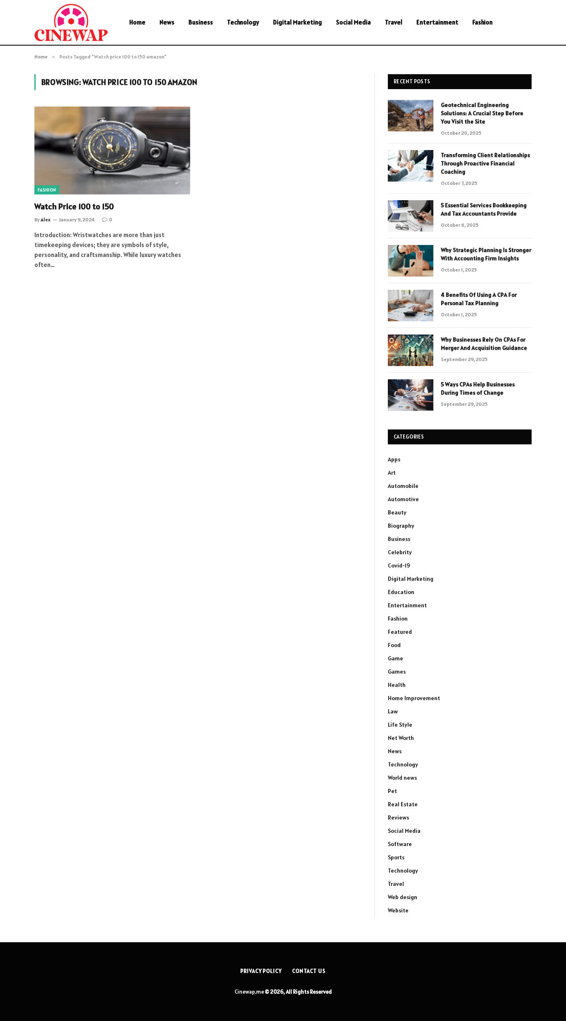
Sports (396, 857)
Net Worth (401, 738)
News (167, 22)
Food (394, 645)
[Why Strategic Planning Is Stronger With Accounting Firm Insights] (410, 260)
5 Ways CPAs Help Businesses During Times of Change (478, 388)
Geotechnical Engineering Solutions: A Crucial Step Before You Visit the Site (482, 113)
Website (398, 910)
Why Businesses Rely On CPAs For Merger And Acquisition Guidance (484, 344)
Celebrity (400, 552)
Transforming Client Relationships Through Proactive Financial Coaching (485, 163)
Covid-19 (399, 565)
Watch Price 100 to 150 (74, 206)
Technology (243, 22)
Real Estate (403, 804)
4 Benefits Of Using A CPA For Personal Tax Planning (479, 299)
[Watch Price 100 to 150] (112, 150)
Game (395, 658)
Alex (46, 219)
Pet (392, 791)
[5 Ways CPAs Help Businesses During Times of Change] (410, 395)
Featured (400, 631)
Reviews (398, 817)
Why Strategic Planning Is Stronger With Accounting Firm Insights (486, 254)
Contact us (309, 971)
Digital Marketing (297, 22)
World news (402, 777)
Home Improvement (414, 698)
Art (392, 472)
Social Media (353, 22)
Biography (401, 525)
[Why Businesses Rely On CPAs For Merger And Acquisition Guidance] (410, 350)
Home (137, 22)
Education (401, 592)
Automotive (403, 499)
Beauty (397, 512)
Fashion (482, 22)
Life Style (400, 724)
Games (397, 671)
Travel (393, 22)
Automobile (403, 486)
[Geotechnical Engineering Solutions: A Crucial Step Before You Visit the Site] (410, 115)
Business (201, 22)
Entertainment (437, 22)
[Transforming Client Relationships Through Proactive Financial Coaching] (410, 166)
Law (393, 711)
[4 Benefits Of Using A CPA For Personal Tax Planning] (410, 305)
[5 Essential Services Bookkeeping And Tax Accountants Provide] (410, 216)
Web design (402, 897)
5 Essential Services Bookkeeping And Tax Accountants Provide (484, 209)
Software (400, 844)
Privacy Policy (261, 971)
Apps (394, 459)
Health (397, 685)
